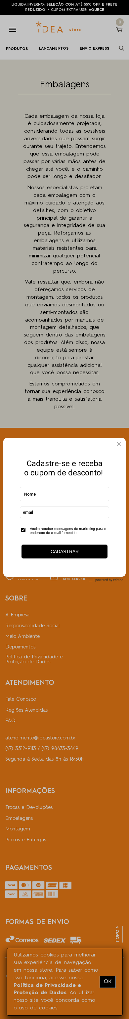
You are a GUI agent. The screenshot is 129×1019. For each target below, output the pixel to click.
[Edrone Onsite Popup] (64, 509)
